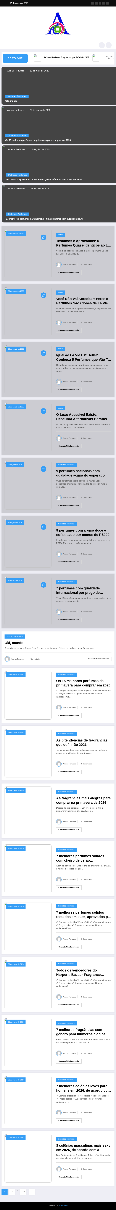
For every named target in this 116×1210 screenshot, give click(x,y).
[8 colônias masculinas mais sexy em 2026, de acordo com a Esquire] (28, 1158)
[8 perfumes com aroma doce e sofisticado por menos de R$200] (28, 543)
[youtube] (107, 3)
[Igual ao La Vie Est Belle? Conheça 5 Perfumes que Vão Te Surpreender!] (28, 369)
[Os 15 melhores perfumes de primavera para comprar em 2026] (28, 695)
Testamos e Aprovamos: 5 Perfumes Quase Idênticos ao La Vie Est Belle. (44, 179)
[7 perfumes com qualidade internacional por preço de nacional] (28, 601)
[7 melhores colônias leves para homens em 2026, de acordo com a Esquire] (28, 1100)
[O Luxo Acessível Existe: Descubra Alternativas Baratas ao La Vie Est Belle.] (28, 427)
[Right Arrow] (111, 58)
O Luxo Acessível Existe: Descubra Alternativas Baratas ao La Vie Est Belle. (81, 417)
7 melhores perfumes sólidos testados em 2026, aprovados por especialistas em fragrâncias (83, 915)
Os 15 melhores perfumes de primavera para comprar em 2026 (38, 140)
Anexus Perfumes (15, 71)
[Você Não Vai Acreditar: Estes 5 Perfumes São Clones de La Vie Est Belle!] (28, 311)
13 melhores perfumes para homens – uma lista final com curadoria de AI (44, 218)
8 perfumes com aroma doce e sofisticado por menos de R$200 (83, 533)
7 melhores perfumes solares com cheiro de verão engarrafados (80, 858)
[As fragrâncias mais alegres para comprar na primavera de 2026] (28, 811)
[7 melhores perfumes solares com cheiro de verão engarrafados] (28, 869)
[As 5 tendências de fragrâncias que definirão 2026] (28, 753)
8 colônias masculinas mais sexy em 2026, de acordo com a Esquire (83, 1148)
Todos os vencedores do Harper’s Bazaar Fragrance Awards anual (78, 972)
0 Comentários (86, 264)
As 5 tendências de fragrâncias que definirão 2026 (59, 57)
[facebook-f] (92, 3)
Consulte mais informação (68, 272)
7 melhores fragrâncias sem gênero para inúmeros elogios (81, 1032)
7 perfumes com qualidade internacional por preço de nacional (78, 590)
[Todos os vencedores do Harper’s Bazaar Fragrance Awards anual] (28, 984)
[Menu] (6, 45)
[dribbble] (100, 3)
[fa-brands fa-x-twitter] (96, 3)
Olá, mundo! (11, 101)
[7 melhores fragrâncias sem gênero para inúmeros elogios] (28, 1042)
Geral (60, 234)
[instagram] (103, 3)
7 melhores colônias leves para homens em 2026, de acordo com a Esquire (83, 1088)
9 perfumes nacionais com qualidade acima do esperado (80, 473)
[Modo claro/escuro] (109, 45)
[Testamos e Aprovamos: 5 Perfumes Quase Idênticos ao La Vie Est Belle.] (28, 253)
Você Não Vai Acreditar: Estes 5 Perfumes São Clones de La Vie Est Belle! (82, 301)
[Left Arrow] (106, 58)
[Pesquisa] (102, 45)
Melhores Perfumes (17, 96)
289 (23, 1192)
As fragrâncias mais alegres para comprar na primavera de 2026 (83, 800)
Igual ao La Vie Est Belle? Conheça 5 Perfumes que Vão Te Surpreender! (83, 357)
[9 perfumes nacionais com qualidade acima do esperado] (28, 485)
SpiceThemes (63, 1205)
